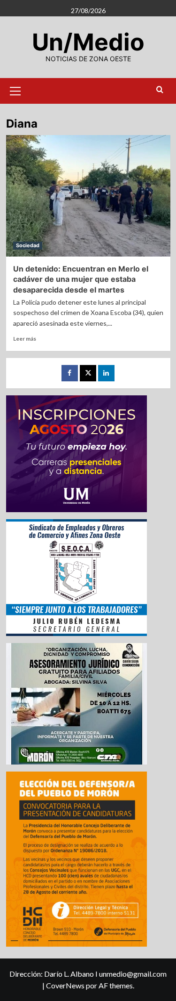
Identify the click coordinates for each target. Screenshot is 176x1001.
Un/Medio (88, 42)
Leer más (24, 338)
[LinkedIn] (106, 373)
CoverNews (65, 985)
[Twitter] (88, 373)
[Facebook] (69, 373)
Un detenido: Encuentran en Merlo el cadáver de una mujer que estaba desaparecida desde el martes (80, 279)
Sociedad (27, 245)
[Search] (160, 90)
